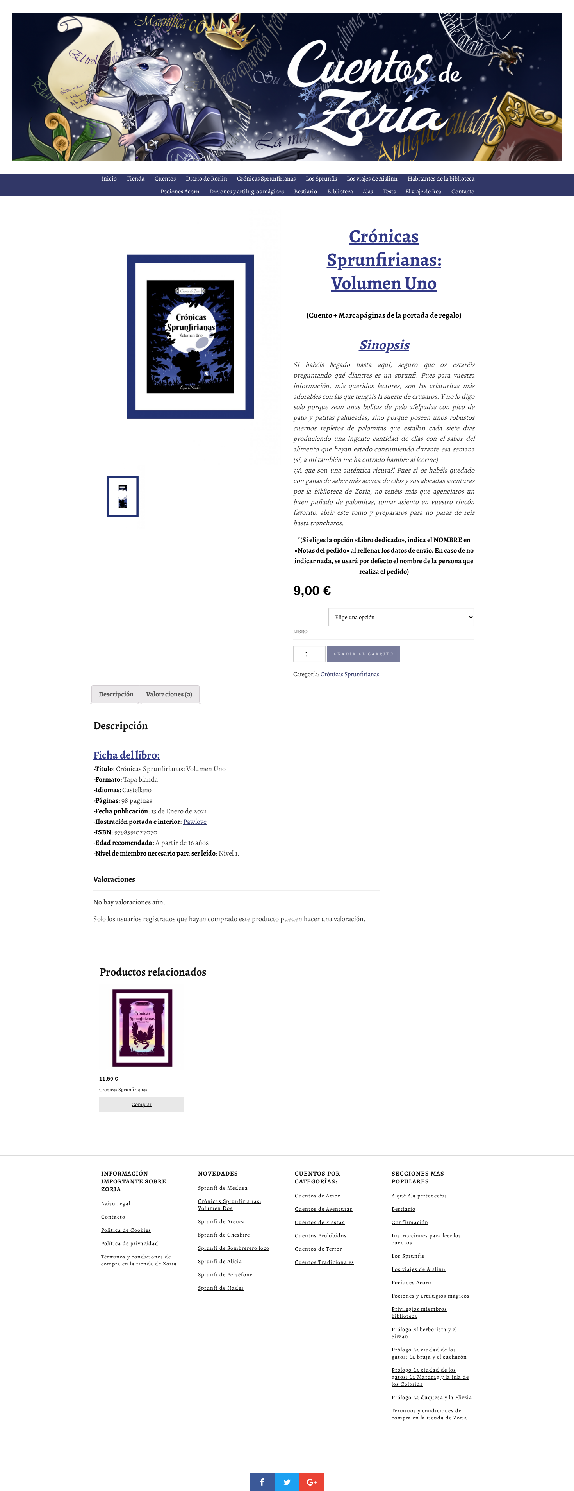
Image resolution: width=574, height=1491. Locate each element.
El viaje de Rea (423, 191)
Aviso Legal (115, 1203)
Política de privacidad (130, 1243)
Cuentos (165, 179)
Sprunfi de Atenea (221, 1221)
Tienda (135, 179)
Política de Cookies (126, 1230)
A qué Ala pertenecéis (419, 1195)
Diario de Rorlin (206, 179)
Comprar (142, 1104)
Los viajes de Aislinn (372, 179)
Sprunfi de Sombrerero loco (233, 1248)
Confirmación (410, 1222)
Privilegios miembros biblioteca (419, 1312)
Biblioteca (340, 191)
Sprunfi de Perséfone (225, 1274)
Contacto (462, 191)
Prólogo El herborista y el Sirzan (424, 1333)
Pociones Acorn (180, 191)
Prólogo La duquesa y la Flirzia (432, 1397)
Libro (300, 631)
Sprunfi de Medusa (223, 1188)
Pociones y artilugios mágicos (246, 191)
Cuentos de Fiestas (320, 1222)
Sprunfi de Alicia (220, 1261)
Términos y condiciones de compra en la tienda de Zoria (139, 1260)
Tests (389, 191)
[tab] (116, 694)
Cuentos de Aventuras (324, 1209)
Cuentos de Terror (318, 1249)
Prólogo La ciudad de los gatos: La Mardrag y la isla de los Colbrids (430, 1377)
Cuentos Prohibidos (321, 1235)
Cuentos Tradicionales (324, 1262)
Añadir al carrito (363, 654)
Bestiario (305, 191)
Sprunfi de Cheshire (224, 1235)
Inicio (109, 179)
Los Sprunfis (321, 179)
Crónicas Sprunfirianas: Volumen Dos (229, 1204)
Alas (368, 191)
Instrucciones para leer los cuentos (426, 1239)
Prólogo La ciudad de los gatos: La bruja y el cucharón (429, 1353)
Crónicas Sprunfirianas (266, 179)
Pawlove (195, 821)
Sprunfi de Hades (221, 1288)
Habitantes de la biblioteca (441, 179)
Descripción (116, 694)
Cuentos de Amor (317, 1195)
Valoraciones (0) (169, 694)
